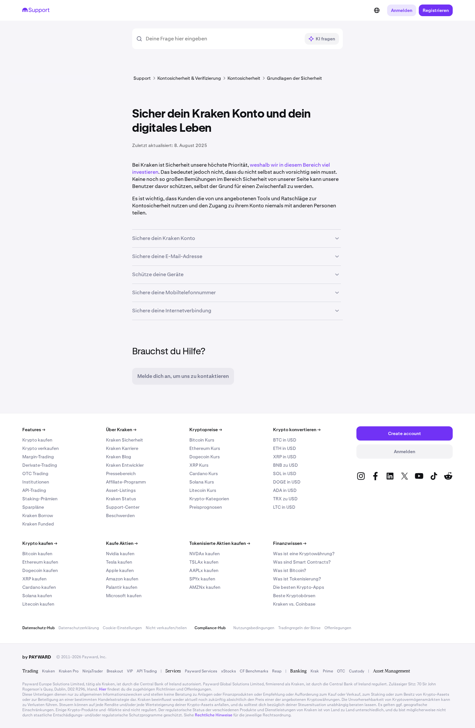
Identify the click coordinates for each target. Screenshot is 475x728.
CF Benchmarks (254, 671)
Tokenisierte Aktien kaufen (219, 543)
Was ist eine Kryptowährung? (303, 553)
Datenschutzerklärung (78, 627)
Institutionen (35, 482)
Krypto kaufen (37, 440)
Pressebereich (121, 473)
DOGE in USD (287, 482)
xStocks (228, 671)
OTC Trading (35, 473)
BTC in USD (284, 440)
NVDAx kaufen (204, 553)
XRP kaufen (34, 579)
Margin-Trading (38, 457)
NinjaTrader (92, 671)
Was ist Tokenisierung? (297, 579)
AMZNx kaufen (204, 587)
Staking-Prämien (40, 499)
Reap (276, 671)
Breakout (115, 671)
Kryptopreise (205, 429)
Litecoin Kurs (202, 490)
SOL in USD (284, 473)
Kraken (48, 671)
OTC (341, 671)
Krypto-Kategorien (209, 499)
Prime (328, 671)
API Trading (147, 671)
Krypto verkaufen (40, 448)
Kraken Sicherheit (124, 440)
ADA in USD (285, 490)
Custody (356, 671)
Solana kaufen (37, 595)
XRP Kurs (198, 465)
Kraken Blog (118, 457)
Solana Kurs (201, 482)
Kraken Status (121, 499)
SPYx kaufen (202, 579)
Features (33, 429)
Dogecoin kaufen (40, 570)
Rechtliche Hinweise (213, 715)
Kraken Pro (69, 671)
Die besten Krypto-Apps (298, 587)
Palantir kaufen (121, 587)
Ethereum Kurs (204, 448)
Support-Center (123, 507)
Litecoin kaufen (38, 604)
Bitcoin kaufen (37, 553)
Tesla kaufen (119, 562)
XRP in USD (284, 457)
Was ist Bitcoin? (289, 570)
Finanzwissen (289, 543)
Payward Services (201, 671)
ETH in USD (284, 448)
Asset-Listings (121, 490)
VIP (130, 671)
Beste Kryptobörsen (294, 595)
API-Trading (34, 490)
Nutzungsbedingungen (253, 627)
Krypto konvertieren (297, 429)
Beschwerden (120, 515)
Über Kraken (121, 429)
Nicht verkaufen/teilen (166, 627)
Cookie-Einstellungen (122, 627)
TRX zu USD (285, 499)
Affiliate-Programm (126, 482)
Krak (315, 671)
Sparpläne (33, 507)
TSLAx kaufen (203, 562)
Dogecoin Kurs (204, 457)
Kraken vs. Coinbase (294, 604)
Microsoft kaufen (124, 595)
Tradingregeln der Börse (299, 627)
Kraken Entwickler (125, 465)
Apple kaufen (120, 570)
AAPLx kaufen (203, 570)
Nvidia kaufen (120, 553)
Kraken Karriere (122, 448)
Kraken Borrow (37, 515)
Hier (102, 689)
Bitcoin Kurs (201, 440)
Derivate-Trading (39, 465)
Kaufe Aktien (122, 543)
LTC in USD (284, 507)
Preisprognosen (205, 507)
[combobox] (223, 39)
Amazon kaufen (122, 579)
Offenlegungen (337, 627)
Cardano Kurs (203, 473)
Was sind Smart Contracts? (302, 562)
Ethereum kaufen (40, 562)
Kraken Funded (38, 524)
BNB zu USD (285, 465)
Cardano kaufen (39, 587)
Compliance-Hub (210, 627)
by (36, 657)
